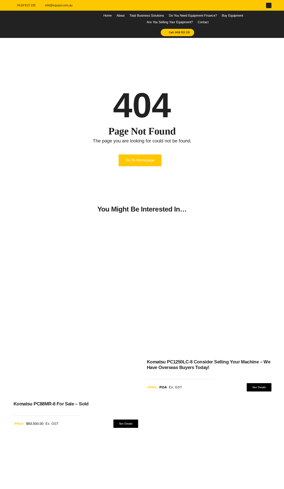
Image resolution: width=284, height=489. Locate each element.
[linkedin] (268, 5)
